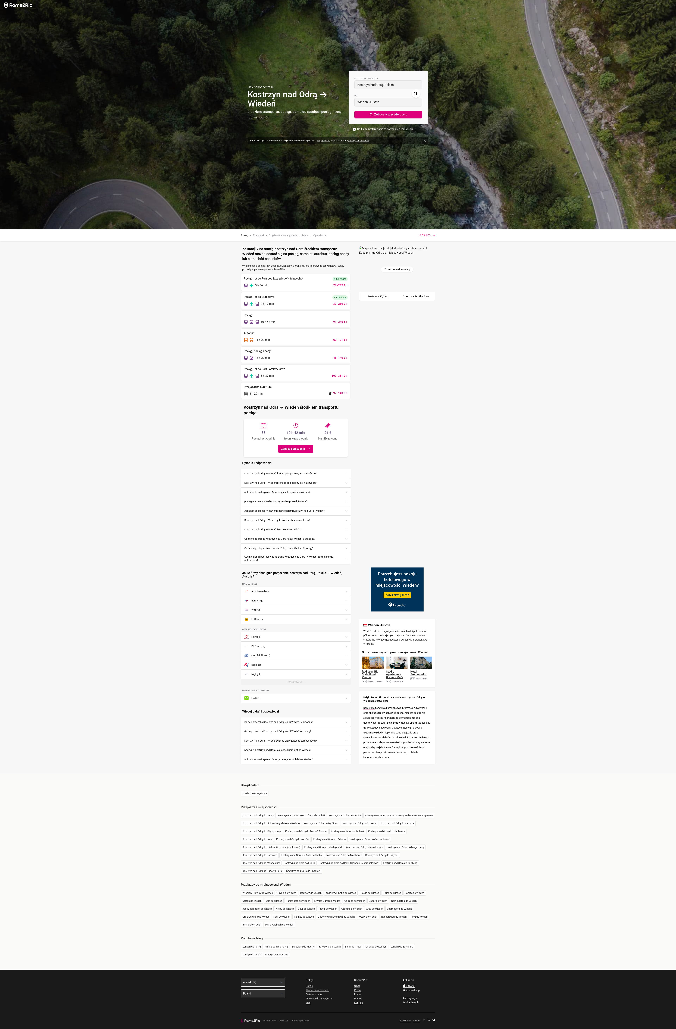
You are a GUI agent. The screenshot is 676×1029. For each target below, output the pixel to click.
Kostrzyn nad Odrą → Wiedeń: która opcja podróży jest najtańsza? (280, 473)
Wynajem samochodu (317, 990)
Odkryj (426, 235)
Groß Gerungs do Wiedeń (256, 916)
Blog (308, 1002)
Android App (413, 990)
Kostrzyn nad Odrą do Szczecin (360, 823)
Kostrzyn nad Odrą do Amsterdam (364, 847)
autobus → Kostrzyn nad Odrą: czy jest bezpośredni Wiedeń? (277, 492)
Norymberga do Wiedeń (404, 900)
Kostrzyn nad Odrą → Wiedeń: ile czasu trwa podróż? (273, 529)
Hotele (309, 985)
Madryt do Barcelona (276, 954)
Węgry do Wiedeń (368, 916)
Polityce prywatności (359, 140)
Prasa (357, 990)
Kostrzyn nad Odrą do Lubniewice (386, 831)
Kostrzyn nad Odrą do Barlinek (347, 831)
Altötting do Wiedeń (351, 908)
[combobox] (388, 85)
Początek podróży (366, 78)
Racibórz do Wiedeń (311, 893)
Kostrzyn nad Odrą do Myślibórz (321, 823)
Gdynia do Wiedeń (286, 893)
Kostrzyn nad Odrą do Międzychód (323, 847)
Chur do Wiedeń (306, 908)
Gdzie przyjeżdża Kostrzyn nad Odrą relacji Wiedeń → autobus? (278, 722)
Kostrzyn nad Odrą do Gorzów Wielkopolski (301, 815)
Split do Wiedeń (273, 900)
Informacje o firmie (300, 1021)
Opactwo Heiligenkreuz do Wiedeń (336, 916)
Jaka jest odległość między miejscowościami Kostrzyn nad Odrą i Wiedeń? (284, 510)
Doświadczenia (314, 994)
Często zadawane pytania (283, 235)
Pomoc (358, 998)
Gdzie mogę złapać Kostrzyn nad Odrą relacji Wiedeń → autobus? (279, 538)
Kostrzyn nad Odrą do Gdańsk (329, 839)
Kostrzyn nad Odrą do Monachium (261, 863)
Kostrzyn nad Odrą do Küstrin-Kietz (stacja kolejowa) (271, 847)
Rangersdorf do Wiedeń (394, 916)
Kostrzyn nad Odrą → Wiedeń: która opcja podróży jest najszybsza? (281, 482)
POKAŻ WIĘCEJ (297, 683)
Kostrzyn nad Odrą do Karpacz (397, 823)
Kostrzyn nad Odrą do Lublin (299, 863)
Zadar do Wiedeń (378, 900)
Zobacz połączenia (293, 448)
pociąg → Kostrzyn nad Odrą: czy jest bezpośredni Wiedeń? (276, 501)
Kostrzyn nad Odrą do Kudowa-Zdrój (262, 871)
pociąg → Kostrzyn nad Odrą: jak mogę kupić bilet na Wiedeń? (277, 750)
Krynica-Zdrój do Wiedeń (327, 900)
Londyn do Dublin (251, 954)
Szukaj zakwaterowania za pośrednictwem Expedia (385, 129)
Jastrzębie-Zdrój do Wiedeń (257, 908)
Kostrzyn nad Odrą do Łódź (257, 839)
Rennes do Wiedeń (304, 916)
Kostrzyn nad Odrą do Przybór (381, 855)
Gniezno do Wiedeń (354, 900)
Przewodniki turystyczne (319, 998)
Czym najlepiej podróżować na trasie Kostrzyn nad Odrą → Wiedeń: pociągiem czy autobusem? (288, 558)
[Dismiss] (424, 140)
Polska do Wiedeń (369, 893)
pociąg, (286, 112)
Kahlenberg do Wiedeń (298, 900)
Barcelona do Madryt (303, 946)
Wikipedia (368, 643)
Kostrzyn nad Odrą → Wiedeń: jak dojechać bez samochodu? (277, 520)
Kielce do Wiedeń (392, 893)
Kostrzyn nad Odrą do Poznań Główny (306, 831)
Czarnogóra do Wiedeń (399, 908)
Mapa (305, 235)
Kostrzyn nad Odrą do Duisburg (400, 863)
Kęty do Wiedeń (281, 916)
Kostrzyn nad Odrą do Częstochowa (369, 839)
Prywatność (405, 1020)
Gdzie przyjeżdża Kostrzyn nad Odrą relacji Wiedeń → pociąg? (277, 731)
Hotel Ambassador (418, 673)
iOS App (410, 986)
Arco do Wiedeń (374, 908)
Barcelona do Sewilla (329, 946)
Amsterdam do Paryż (276, 946)
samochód (261, 117)
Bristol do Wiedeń (251, 924)
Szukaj (244, 235)
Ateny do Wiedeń (285, 908)
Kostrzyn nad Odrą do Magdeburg (405, 847)
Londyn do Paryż (251, 946)
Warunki (416, 1020)
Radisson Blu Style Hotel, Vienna (370, 674)
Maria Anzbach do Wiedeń (279, 924)
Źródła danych (411, 1002)
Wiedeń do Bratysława (254, 793)
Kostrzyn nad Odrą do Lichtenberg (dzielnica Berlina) (271, 823)
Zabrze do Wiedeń (414, 893)
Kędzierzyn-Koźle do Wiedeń (341, 893)
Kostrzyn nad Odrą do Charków (303, 871)
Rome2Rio (369, 708)
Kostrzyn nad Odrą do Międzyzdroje (261, 831)
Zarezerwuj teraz (397, 595)
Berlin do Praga (353, 946)
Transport (258, 235)
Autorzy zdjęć (410, 998)
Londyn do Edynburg (401, 946)
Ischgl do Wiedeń (328, 908)
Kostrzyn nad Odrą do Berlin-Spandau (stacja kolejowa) (349, 863)
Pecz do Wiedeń (419, 916)
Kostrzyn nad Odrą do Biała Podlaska (301, 855)
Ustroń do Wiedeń (252, 900)
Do (356, 96)
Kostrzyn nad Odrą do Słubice (345, 815)
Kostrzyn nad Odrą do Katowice (259, 855)
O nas (357, 985)
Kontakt (358, 1002)
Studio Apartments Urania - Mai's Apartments (395, 676)
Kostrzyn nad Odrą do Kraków (292, 839)
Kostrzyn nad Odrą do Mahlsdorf (343, 855)
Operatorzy (319, 235)
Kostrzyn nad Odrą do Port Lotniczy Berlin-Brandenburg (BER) (399, 815)
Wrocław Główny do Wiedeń (257, 893)
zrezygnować (323, 140)
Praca (357, 994)
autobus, (313, 112)
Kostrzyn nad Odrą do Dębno (258, 815)
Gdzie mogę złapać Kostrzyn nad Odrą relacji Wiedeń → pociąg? (279, 548)
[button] (388, 114)
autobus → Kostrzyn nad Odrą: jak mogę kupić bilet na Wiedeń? (278, 759)
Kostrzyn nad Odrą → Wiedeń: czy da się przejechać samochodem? (280, 740)
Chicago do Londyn (376, 946)
